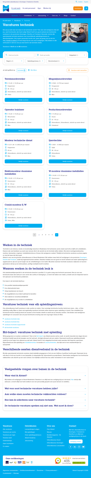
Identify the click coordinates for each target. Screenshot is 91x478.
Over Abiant (50, 429)
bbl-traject (40, 336)
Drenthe (5, 259)
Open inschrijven (8, 443)
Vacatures (15, 15)
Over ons (55, 15)
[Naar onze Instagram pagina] (79, 446)
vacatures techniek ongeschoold (15, 324)
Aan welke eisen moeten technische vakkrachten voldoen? (35, 394)
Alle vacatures (7, 429)
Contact (73, 15)
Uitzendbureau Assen (54, 440)
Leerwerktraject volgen (32, 429)
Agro (39, 8)
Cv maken (6, 446)
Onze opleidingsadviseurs (33, 435)
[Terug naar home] (6, 8)
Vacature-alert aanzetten (79, 70)
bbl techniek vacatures (12, 327)
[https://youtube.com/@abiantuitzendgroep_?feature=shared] (83, 446)
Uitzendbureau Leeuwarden (56, 445)
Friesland (13, 259)
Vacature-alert (7, 438)
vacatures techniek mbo (12, 319)
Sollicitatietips (7, 440)
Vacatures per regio (9, 435)
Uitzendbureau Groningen (55, 443)
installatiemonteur (31, 342)
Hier (72, 379)
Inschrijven (78, 8)
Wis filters (34, 70)
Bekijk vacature (23, 100)
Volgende (56, 234)
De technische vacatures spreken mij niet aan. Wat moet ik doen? (39, 406)
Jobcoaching (42, 15)
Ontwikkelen (28, 15)
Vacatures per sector (9, 432)
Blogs (65, 15)
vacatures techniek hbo (12, 322)
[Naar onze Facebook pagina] (70, 446)
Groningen (83, 257)
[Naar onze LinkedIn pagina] (74, 446)
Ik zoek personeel (29, 8)
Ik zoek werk (15, 8)
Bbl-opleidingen (30, 432)
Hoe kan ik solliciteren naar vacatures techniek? (30, 400)
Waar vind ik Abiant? (16, 376)
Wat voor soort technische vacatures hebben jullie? (31, 389)
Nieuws (49, 432)
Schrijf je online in (12, 40)
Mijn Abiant (86, 8)
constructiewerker (50, 342)
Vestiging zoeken (75, 441)
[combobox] (19, 55)
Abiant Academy (30, 438)
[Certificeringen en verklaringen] (7, 462)
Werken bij (47, 8)
